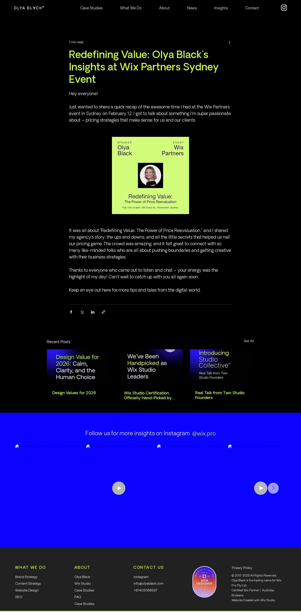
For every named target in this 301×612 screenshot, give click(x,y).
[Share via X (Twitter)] (82, 312)
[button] (130, 8)
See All (249, 341)
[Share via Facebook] (71, 312)
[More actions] (229, 42)
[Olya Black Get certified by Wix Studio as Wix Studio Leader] (151, 367)
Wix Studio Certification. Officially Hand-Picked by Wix (148, 396)
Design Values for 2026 (74, 393)
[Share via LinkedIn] (93, 312)
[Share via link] (103, 312)
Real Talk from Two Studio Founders (220, 395)
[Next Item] (273, 488)
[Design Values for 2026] (79, 367)
